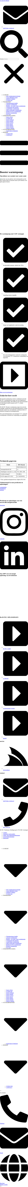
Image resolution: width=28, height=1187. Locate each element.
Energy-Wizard (10, 992)
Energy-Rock (9, 997)
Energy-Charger (10, 1001)
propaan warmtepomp (11, 937)
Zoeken (2, 59)
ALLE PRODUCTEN (12, 891)
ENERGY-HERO (10, 892)
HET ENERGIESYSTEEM (13, 889)
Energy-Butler (9, 994)
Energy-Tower (9, 995)
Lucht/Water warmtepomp (12, 942)
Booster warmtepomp (11, 946)
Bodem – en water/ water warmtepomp (15, 939)
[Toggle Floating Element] (0, 1186)
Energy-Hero (9, 990)
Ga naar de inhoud (4, 0)
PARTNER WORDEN (12, 1043)
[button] (14, 44)
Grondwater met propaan (12, 940)
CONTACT (9, 1087)
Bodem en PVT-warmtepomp (13, 944)
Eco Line (8, 947)
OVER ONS (9, 1086)
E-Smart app (9, 894)
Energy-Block (9, 998)
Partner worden (4, 1184)
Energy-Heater (9, 999)
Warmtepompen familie (12, 936)
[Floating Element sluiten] (0, 1090)
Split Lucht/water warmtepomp (13, 943)
